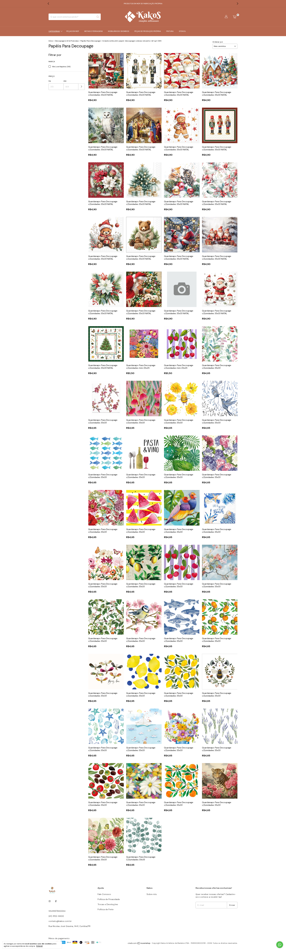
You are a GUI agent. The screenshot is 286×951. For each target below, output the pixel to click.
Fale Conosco (104, 894)
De (50, 81)
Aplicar (81, 87)
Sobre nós (152, 894)
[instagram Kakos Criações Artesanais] (50, 901)
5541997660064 (57, 911)
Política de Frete (106, 909)
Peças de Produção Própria (147, 31)
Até (64, 81)
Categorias (54, 31)
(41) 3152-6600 (56, 916)
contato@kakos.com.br (60, 921)
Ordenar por (217, 42)
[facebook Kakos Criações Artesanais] (56, 901)
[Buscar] (98, 17)
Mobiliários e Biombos (118, 31)
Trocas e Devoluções (108, 904)
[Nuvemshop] (139, 944)
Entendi (39, 946)
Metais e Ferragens (93, 31)
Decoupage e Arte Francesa (67, 41)
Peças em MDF (72, 31)
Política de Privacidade (109, 899)
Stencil (182, 31)
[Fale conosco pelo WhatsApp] (279, 944)
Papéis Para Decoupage (90, 41)
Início (51, 41)
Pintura (170, 31)
